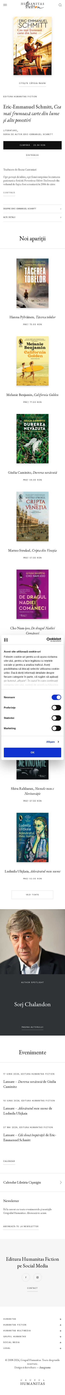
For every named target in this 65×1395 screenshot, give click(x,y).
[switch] (56, 707)
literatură (10, 130)
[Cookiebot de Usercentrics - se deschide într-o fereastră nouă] (46, 640)
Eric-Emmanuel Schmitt (27, 106)
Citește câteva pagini (32, 83)
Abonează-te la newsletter (21, 1226)
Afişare (50, 741)
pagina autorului (32, 1027)
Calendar (9, 1161)
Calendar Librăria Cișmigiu (22, 1182)
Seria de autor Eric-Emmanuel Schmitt (28, 134)
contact (32, 1288)
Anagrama (44, 1367)
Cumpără (33, 145)
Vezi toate (32, 895)
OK (32, 752)
